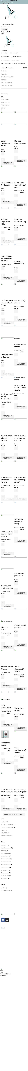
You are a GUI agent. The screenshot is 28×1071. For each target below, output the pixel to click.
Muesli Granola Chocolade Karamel (6, 438)
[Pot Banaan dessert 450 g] (20, 250)
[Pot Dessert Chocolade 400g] (18, 210)
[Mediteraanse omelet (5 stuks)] (7, 562)
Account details (5, 961)
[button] (7, 163)
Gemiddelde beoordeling (7, 77)
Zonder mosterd (5, 859)
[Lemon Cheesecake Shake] (7, 117)
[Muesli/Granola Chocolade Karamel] (7, 466)
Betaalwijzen (4, 940)
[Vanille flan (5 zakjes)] (20, 697)
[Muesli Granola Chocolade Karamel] (7, 424)
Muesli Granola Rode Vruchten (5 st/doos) (19, 438)
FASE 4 (3, 830)
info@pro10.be (4, 911)
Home (2, 67)
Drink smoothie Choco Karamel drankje (20, 387)
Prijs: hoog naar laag (6, 85)
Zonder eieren (5, 853)
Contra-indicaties (5, 949)
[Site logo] (10, 13)
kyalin (2, 888)
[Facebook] (3, 920)
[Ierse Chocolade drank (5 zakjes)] (7, 778)
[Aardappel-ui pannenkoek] (20, 562)
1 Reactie (9, 934)
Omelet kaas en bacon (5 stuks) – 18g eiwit (7, 534)
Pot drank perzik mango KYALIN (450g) (7, 303)
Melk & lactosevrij (5, 848)
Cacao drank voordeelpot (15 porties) (20, 185)
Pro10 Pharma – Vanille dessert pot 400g (7, 258)
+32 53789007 (13, 1)
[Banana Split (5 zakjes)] (20, 289)
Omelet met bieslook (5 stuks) (18, 521)
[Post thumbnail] (2, 928)
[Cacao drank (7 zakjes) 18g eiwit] (20, 778)
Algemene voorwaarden (7, 963)
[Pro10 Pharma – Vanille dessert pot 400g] (5, 247)
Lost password (5, 958)
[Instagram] (7, 920)
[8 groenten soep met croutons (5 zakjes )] (20, 466)
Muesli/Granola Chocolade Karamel (6, 480)
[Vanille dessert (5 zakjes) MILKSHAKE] (7, 383)
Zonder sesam (5, 875)
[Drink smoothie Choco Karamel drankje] (20, 378)
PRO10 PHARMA (6, 890)
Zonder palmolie (5, 864)
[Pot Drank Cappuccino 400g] (5, 210)
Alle (2, 97)
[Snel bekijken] (3, 138)
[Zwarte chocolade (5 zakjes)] (20, 655)
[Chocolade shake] (7, 614)
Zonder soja (4, 878)
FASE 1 (3, 821)
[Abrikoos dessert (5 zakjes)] (7, 655)
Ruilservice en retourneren (8, 946)
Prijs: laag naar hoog (6, 82)
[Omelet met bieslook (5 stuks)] (20, 508)
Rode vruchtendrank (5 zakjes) (20, 750)
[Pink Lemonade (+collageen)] (7, 171)
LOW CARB (4, 833)
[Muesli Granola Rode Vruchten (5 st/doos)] (20, 424)
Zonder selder (5, 870)
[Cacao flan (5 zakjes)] (5, 734)
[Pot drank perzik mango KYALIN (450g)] (7, 289)
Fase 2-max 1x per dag (7, 827)
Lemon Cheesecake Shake (5, 143)
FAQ (2, 955)
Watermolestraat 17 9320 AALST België (10, 905)
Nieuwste (3, 79)
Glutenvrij (3, 845)
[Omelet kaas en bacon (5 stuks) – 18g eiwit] (7, 508)
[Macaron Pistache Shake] (20, 117)
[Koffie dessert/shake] (5, 694)
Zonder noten (4, 861)
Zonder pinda (4, 867)
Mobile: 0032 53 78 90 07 (7, 908)
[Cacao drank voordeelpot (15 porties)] (20, 171)
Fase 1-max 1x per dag (7, 824)
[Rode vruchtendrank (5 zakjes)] (20, 736)
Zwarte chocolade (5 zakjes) (19, 669)
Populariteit (4, 74)
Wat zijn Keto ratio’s (6, 931)
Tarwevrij (3, 850)
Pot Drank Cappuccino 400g (5, 221)
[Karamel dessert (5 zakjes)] (20, 614)
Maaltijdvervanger (6, 835)
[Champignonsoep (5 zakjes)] (7, 331)
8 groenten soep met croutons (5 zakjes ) (20, 480)
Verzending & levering (7, 943)
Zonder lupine (5, 856)
